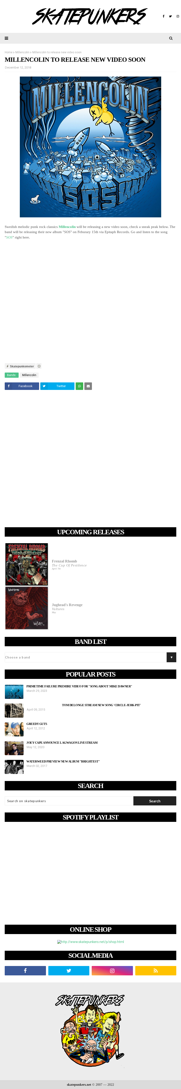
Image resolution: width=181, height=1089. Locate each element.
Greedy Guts (36, 724)
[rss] (156, 970)
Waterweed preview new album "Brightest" (63, 761)
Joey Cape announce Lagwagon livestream (61, 742)
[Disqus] (90, 459)
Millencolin (22, 52)
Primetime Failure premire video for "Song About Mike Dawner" (79, 686)
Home (8, 52)
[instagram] (177, 16)
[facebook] (163, 16)
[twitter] (170, 16)
